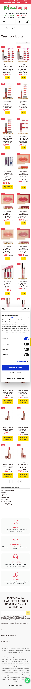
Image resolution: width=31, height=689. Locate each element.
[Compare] (13, 52)
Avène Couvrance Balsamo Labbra (8, 285)
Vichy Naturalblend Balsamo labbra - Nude (23, 250)
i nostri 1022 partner (12, 318)
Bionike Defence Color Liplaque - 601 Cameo (23, 284)
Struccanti (5, 499)
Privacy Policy (15, 619)
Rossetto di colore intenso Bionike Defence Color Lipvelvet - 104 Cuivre (23, 69)
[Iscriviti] (28, 613)
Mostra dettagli (21, 361)
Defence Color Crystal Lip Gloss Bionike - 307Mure (8, 105)
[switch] (26, 344)
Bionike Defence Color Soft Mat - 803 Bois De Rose (23, 393)
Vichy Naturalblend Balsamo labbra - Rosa (7, 215)
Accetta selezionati (15, 372)
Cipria (4, 492)
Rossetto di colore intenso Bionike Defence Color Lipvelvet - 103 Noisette (8, 69)
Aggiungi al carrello (8, 187)
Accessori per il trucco (9, 490)
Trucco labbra (6, 503)
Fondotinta (5, 494)
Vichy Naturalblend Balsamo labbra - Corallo (23, 176)
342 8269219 (21, 15)
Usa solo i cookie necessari (15, 378)
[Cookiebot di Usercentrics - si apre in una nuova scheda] (22, 309)
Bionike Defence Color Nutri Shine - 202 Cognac (23, 467)
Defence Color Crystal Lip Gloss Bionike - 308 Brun (8, 140)
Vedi (7, 78)
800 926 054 (9, 15)
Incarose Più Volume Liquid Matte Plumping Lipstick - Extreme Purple (8, 177)
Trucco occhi (6, 501)
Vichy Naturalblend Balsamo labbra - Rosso (23, 215)
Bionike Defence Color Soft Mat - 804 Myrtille (8, 429)
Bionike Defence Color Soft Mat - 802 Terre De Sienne (8, 393)
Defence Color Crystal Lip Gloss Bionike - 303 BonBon (23, 105)
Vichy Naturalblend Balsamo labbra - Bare (7, 250)
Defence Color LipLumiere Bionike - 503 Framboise (23, 140)
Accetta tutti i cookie (15, 367)
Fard (3, 496)
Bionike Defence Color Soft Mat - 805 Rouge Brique (23, 430)
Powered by (15, 685)
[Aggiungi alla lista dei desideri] (13, 49)
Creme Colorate (7, 505)
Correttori (5, 498)
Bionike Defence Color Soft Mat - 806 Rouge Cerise (8, 467)
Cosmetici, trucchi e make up (10, 487)
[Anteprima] (13, 55)
